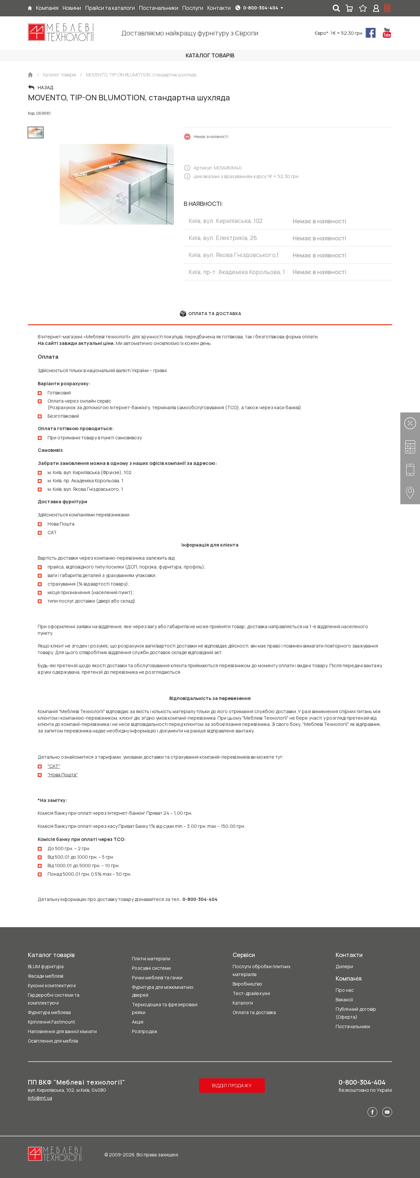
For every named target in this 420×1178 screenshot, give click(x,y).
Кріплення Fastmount (51, 1022)
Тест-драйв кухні (251, 993)
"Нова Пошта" (63, 774)
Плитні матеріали (151, 958)
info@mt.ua (40, 1098)
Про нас (345, 990)
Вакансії (344, 999)
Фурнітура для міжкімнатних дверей (162, 991)
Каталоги (243, 1003)
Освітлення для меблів (53, 1041)
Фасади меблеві (45, 976)
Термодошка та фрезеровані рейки (165, 1008)
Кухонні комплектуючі (52, 985)
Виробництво (247, 984)
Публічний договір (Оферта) (356, 1013)
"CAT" (54, 766)
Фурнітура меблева (49, 1012)
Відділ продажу (232, 1085)
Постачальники (353, 1026)
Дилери (344, 966)
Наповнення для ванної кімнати (62, 1031)
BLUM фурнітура (46, 966)
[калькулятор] (387, 8)
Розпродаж (144, 1031)
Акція (137, 1022)
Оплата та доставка (254, 1012)
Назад (45, 87)
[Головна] (30, 8)
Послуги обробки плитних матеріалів (261, 970)
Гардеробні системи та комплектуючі (53, 999)
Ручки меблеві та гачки (157, 977)
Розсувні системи (151, 968)
